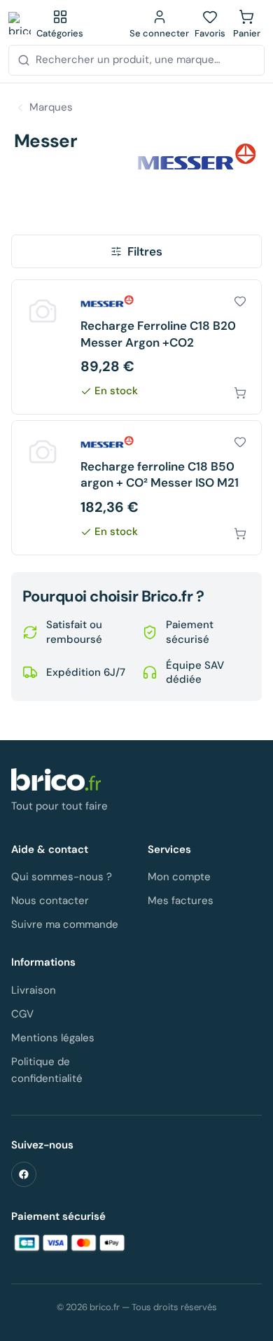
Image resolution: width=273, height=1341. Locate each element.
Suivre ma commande (64, 924)
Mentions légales (52, 1038)
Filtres (144, 251)
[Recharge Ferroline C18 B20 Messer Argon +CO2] (136, 347)
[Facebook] (23, 1174)
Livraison (33, 990)
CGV (22, 1014)
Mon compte (179, 877)
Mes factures (181, 901)
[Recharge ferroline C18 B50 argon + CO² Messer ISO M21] (136, 488)
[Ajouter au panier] (240, 393)
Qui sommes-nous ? (61, 877)
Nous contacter (50, 901)
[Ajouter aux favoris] (240, 301)
